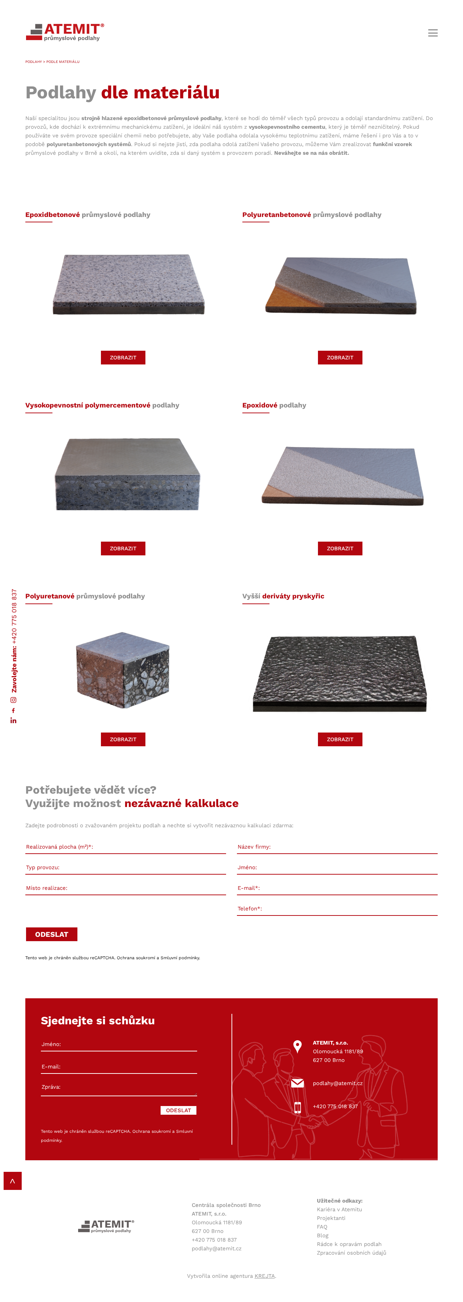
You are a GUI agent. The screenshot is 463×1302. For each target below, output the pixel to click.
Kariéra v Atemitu (339, 1209)
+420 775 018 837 (14, 616)
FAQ (322, 1227)
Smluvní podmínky (180, 957)
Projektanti (331, 1218)
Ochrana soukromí (136, 957)
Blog (322, 1235)
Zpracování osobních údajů (351, 1253)
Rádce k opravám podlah (349, 1244)
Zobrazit (123, 357)
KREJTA (265, 1276)
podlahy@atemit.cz (338, 1083)
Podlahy (33, 62)
